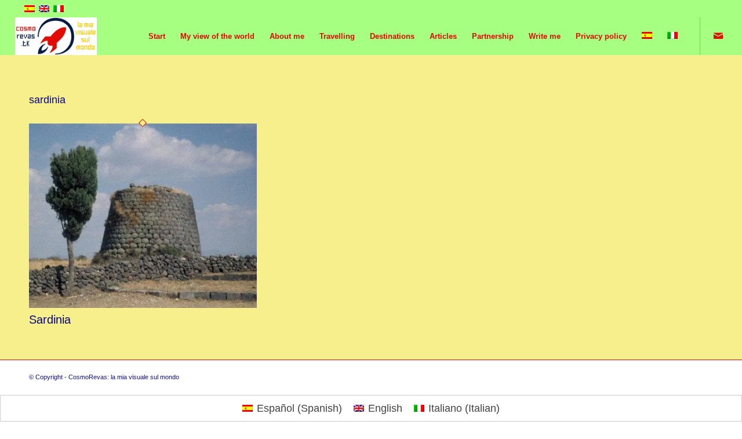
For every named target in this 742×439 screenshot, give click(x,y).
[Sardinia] (143, 304)
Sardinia (50, 319)
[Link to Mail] (718, 36)
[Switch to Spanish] (647, 36)
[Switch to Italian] (672, 36)
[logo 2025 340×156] (56, 36)
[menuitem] (157, 36)
